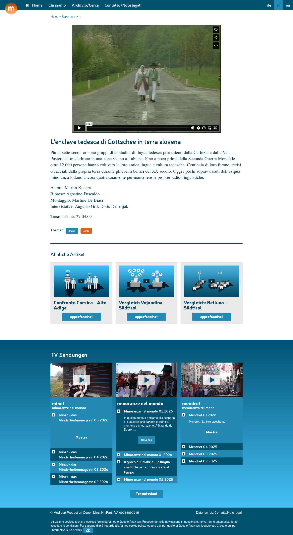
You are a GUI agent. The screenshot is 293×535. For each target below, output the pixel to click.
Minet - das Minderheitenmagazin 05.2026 (83, 417)
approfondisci (81, 316)
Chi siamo (57, 5)
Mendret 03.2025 (203, 453)
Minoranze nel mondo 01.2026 (148, 454)
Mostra (81, 437)
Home (37, 5)
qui (159, 525)
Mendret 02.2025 (203, 461)
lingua (72, 231)
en (288, 5)
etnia (86, 231)
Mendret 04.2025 (203, 446)
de (269, 5)
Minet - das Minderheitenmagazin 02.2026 (83, 479)
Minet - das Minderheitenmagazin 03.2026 (83, 467)
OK (88, 530)
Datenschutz (205, 512)
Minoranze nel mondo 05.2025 (148, 479)
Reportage (68, 16)
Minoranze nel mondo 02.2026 (148, 411)
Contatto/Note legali (123, 5)
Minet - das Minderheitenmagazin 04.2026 (83, 454)
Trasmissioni (146, 493)
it (278, 5)
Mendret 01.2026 (202, 414)
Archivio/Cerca (85, 5)
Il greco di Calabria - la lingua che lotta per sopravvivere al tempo (147, 467)
